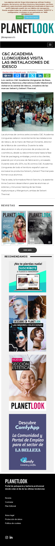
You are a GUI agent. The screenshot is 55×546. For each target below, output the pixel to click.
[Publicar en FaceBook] (24, 75)
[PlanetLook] (6, 537)
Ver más (27, 250)
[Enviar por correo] (16, 75)
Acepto (19, 17)
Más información (32, 17)
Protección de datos (13, 519)
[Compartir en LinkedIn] (39, 75)
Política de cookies (13, 523)
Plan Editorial (10, 506)
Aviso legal (9, 515)
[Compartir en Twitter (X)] (32, 75)
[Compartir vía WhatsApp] (47, 75)
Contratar (9, 502)
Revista (8, 498)
